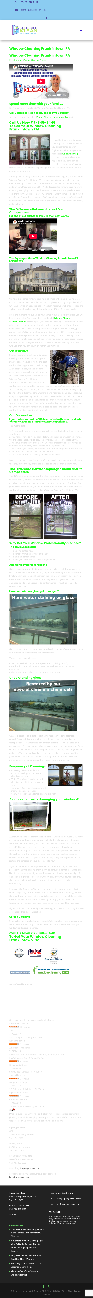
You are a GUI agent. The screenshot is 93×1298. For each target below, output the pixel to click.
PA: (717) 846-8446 (29, 2)
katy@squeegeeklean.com (33, 10)
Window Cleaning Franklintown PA (52, 117)
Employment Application (61, 1193)
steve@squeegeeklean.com (68, 1198)
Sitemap (13, 1214)
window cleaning (70, 153)
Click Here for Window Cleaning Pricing (27, 60)
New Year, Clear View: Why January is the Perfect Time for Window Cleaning (27, 1233)
